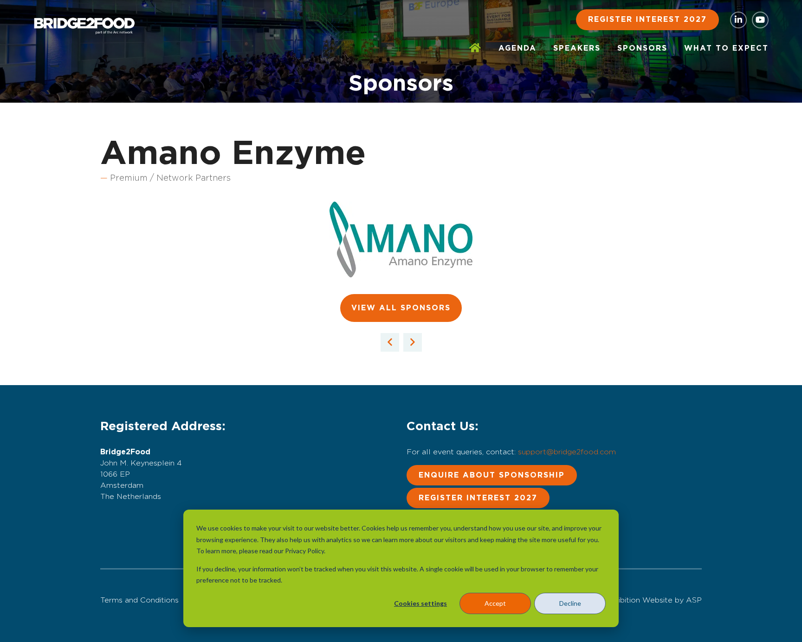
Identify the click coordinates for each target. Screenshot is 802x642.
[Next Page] (412, 342)
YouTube (760, 20)
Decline (570, 603)
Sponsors (642, 48)
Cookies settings (420, 603)
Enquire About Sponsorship (492, 475)
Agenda (517, 48)
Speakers (577, 48)
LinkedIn (738, 20)
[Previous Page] (390, 342)
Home (475, 48)
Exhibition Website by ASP (653, 600)
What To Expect (726, 48)
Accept (495, 603)
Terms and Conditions (139, 600)
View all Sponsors (401, 308)
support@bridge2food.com (567, 452)
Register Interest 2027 (647, 19)
